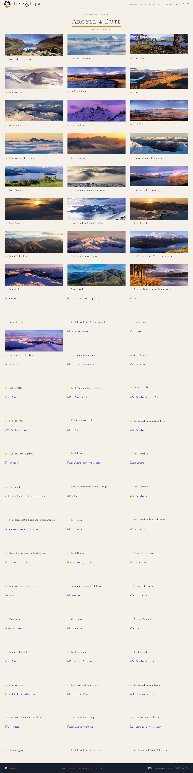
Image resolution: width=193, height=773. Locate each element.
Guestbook (173, 5)
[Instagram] (176, 768)
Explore (133, 5)
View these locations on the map (95, 29)
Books (152, 5)
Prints (143, 5)
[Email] (179, 768)
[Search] (183, 4)
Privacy (101, 768)
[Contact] (188, 4)
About (161, 5)
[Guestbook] (187, 768)
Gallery (88, 14)
